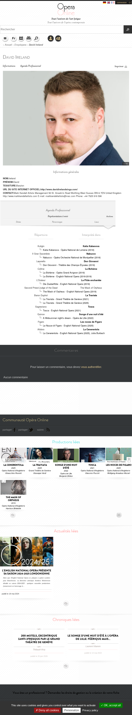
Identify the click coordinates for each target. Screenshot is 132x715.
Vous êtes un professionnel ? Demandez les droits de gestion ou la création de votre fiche (66, 692)
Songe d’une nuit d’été (91, 314)
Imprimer (119, 66)
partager (7, 429)
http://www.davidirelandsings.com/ (59, 189)
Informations (9, 66)
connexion (122, 2)
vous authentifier (91, 366)
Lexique (28, 38)
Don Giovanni (91, 261)
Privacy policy (90, 710)
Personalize (71, 710)
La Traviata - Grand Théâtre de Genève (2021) (66, 299)
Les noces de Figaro (91, 321)
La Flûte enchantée (91, 280)
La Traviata (91, 295)
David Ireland (36, 44)
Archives (109, 216)
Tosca (91, 306)
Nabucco (91, 253)
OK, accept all (112, 705)
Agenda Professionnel (30, 66)
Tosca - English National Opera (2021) (62, 310)
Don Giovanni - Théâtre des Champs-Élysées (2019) (69, 265)
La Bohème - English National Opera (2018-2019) (67, 276)
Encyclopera (20, 44)
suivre (40, 429)
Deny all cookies (48, 710)
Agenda (21, 38)
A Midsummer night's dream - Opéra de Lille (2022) (68, 318)
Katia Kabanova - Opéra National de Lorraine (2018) (68, 249)
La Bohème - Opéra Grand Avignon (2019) (64, 272)
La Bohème (91, 268)
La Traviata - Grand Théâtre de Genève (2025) (66, 302)
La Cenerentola (91, 329)
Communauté (58, 38)
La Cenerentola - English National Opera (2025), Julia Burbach (74, 333)
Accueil (8, 44)
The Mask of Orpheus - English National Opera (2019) (69, 291)
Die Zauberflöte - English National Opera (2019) (66, 284)
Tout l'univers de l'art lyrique (66, 18)
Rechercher (36, 38)
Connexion (50, 38)
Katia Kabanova (91, 246)
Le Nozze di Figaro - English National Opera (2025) (68, 325)
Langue (13, 38)
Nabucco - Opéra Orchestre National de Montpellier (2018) (72, 257)
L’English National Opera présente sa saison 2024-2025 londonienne (26, 572)
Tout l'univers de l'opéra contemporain (66, 22)
